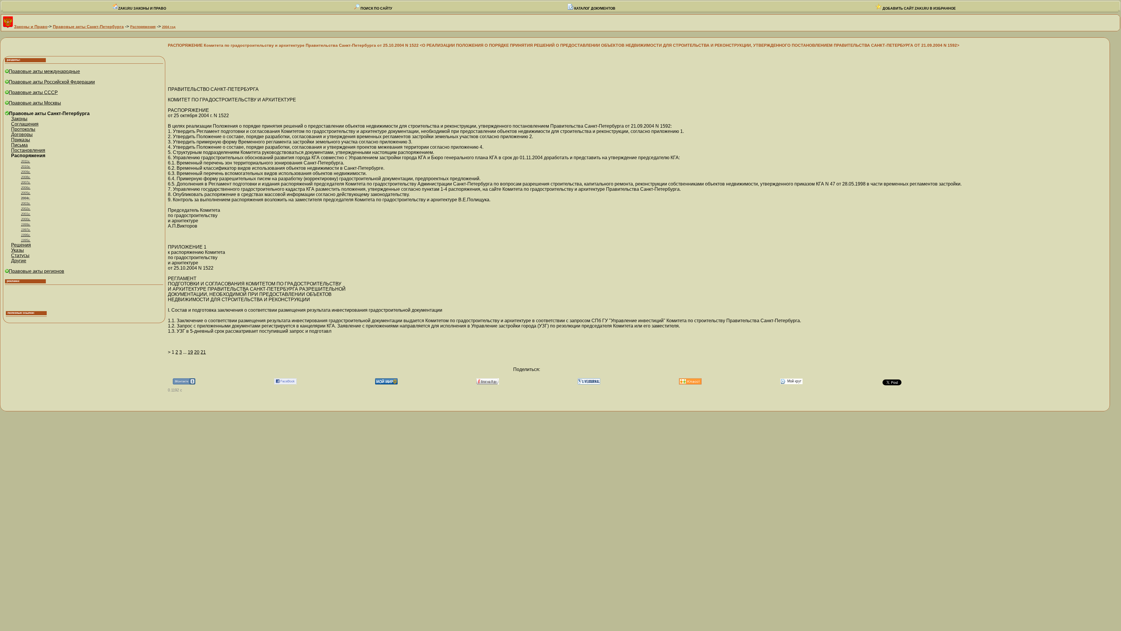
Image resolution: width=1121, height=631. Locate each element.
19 (190, 352)
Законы (19, 118)
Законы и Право (31, 26)
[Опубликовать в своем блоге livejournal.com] (589, 382)
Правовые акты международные (44, 71)
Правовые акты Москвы (35, 102)
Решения (21, 244)
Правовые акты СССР (33, 92)
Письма (19, 145)
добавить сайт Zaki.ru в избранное (919, 8)
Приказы (20, 139)
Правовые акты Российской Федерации (52, 81)
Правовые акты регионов (36, 271)
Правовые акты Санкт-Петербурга (88, 26)
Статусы (20, 255)
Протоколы (23, 129)
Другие (18, 260)
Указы (17, 250)
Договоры (22, 134)
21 (203, 352)
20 (196, 352)
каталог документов (594, 8)
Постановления (28, 150)
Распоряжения (143, 27)
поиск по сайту (376, 8)
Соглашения (25, 124)
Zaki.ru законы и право (142, 8)
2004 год (168, 27)
